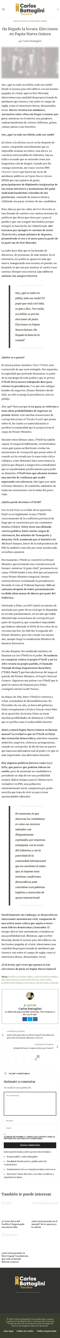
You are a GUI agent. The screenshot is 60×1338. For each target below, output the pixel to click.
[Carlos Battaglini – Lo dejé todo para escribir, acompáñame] (30, 9)
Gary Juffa (45, 980)
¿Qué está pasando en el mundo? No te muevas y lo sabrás (44, 1224)
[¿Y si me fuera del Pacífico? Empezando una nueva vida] (15, 1209)
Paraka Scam (34, 419)
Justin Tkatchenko (12, 983)
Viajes (16, 21)
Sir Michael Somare (47, 983)
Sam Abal (33, 572)
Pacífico (24, 21)
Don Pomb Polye (10, 510)
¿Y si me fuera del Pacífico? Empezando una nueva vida (12, 1224)
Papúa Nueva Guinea (38, 21)
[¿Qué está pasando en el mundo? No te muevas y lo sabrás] (45, 1209)
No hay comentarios (19, 1074)
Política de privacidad (46, 1331)
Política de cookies (25, 1331)
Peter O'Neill (26, 976)
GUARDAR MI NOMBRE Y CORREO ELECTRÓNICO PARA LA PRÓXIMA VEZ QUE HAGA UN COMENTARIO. (29, 1137)
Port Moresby (44, 209)
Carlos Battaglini (32, 41)
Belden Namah (35, 709)
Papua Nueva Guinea (46, 976)
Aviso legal (8, 1331)
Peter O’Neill (40, 365)
